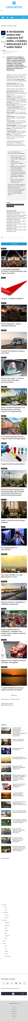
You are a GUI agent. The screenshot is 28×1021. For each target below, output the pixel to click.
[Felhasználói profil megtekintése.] (3, 33)
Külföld (4, 248)
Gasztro (6, 930)
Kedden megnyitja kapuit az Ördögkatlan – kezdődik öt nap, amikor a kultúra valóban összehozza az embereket (13, 632)
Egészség (10, 52)
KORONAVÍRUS (21, 204)
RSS (14, 1018)
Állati (6, 938)
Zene (6, 910)
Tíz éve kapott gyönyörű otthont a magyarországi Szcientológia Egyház (13, 438)
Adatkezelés (14, 1013)
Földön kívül (7, 956)
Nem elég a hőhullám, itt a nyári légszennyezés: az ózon (12, 576)
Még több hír (14, 695)
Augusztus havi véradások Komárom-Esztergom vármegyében (13, 661)
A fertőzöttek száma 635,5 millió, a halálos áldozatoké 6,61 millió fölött (16, 218)
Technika (7, 915)
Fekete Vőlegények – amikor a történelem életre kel (11, 325)
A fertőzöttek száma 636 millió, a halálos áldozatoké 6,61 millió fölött (15, 213)
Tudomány (5, 912)
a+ (4, 57)
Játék (6, 933)
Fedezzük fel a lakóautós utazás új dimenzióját (12, 352)
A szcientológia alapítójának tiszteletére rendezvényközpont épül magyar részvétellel (13, 271)
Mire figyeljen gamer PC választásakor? (9, 549)
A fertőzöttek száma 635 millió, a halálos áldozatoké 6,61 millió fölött (15, 221)
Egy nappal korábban (11, 83)
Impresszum (14, 1009)
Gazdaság (4, 386)
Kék (5, 948)
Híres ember (3, 37)
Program (7, 922)
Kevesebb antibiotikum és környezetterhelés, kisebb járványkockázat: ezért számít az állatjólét (19, 848)
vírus (16, 204)
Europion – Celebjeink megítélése (12, 298)
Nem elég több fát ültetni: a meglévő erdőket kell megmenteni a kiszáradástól (19, 803)
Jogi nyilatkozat (14, 1011)
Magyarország (10, 206)
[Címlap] (14, 3)
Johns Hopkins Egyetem (19, 79)
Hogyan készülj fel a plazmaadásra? (13, 464)
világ (8, 204)
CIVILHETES (14, 7)
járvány (12, 204)
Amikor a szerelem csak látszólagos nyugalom (13, 521)
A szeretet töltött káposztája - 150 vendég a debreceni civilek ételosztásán (19, 830)
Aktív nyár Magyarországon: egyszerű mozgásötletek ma (19, 811)
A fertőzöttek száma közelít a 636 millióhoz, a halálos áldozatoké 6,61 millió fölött (16, 215)
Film (6, 907)
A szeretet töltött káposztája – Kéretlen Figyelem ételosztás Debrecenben (18, 839)
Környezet (4, 468)
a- (2, 57)
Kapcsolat (14, 1016)
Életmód (4, 330)
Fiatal (4, 941)
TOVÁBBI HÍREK (16, 244)
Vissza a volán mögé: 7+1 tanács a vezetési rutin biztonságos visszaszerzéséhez (12, 380)
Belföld (3, 416)
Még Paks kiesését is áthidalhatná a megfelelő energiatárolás (13, 603)
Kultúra (4, 303)
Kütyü (3, 527)
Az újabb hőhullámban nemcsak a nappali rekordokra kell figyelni (12, 689)
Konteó (6, 953)
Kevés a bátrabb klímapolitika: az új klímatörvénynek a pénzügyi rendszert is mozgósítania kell (13, 409)
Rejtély (6, 951)
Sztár (6, 946)
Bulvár (3, 277)
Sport (6, 928)
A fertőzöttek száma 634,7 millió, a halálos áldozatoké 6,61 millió (16, 227)
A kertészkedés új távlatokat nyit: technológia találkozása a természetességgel (20, 821)
